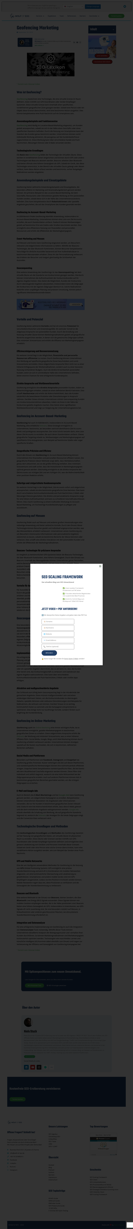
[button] (100, 566)
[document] (66, 614)
